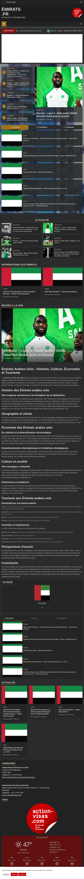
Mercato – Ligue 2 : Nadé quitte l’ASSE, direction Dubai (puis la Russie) (54, 31)
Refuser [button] (14, 874)
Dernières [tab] (16, 127)
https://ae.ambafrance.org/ (12, 795)
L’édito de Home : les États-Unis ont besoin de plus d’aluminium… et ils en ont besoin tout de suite (25, 229)
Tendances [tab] (69, 127)
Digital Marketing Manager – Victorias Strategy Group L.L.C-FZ (45, 188)
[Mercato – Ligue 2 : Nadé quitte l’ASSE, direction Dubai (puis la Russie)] (48, 228)
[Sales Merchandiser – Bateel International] (12, 170)
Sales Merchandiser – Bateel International (37, 172)
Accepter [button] (22, 874)
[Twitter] (42, 607)
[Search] (81, 24)
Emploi (25, 135)
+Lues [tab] (34, 618)
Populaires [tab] (42, 127)
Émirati (55, 119)
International (10, 68)
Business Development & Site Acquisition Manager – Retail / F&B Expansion (50, 155)
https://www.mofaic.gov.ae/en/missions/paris (18, 777)
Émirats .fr (11, 11)
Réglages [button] (6, 874)
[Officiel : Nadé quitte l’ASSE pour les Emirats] (48, 240)
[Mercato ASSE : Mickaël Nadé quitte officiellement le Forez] (6, 253)
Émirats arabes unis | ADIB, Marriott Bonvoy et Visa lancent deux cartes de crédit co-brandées (66, 254)
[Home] (4, 24)
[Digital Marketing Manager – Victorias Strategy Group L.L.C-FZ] (12, 187)
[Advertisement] (42, 48)
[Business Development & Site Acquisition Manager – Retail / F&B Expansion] (12, 154)
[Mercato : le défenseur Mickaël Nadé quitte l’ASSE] (6, 240)
